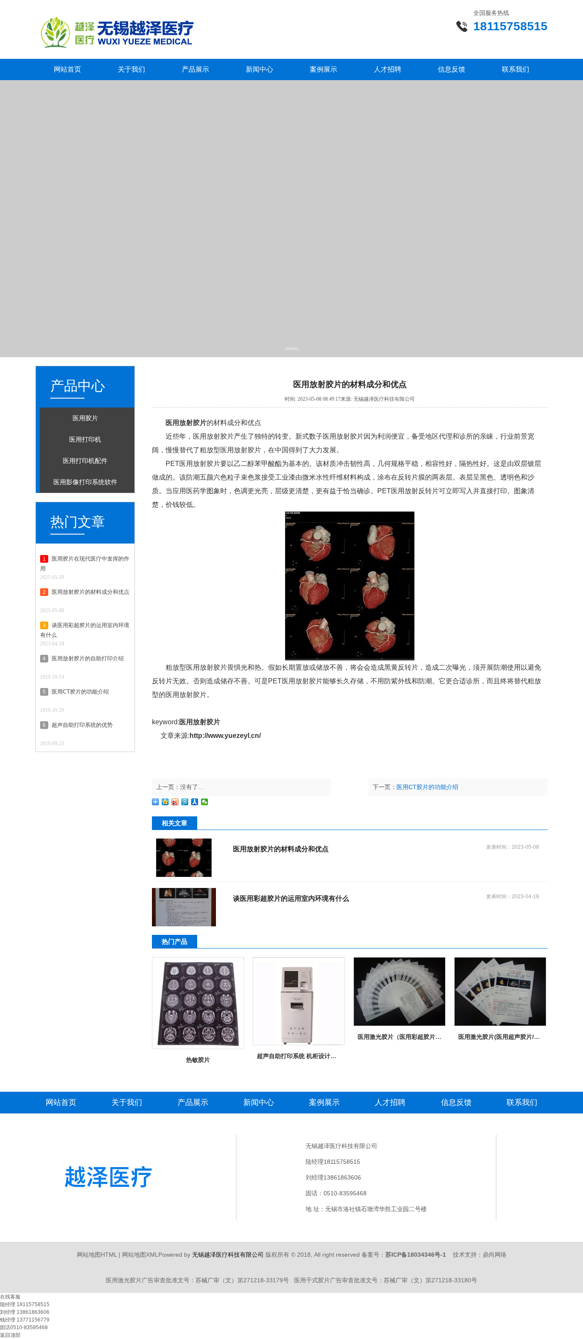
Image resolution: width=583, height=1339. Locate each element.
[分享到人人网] (194, 801)
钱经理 (8, 1320)
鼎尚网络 (495, 1254)
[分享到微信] (204, 801)
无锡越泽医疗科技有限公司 (228, 1254)
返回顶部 (10, 1335)
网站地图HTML (97, 1254)
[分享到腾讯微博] (185, 801)
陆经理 (8, 1304)
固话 (5, 1327)
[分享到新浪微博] (175, 801)
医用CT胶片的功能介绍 (427, 787)
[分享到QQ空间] (165, 801)
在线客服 (10, 1297)
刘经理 (8, 1312)
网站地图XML (140, 1254)
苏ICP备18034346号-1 (415, 1254)
